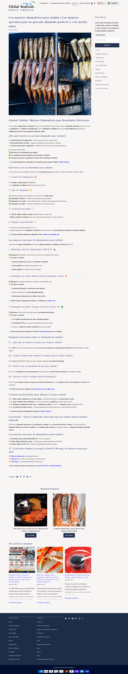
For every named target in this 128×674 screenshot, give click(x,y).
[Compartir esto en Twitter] (16, 477)
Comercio (44, 3)
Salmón (97, 69)
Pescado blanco (100, 73)
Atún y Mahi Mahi (100, 65)
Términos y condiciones (43, 625)
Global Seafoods (64, 162)
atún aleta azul (44, 331)
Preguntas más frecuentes (43, 644)
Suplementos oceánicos (102, 84)
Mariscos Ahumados (101, 77)
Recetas (39, 652)
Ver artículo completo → (16, 602)
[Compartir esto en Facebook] (20, 477)
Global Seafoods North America (66, 667)
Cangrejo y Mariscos (101, 54)
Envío (38, 640)
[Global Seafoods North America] (22, 6)
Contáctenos (40, 633)
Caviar (97, 50)
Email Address (100, 35)
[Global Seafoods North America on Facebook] (69, 619)
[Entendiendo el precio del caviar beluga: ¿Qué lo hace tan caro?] (78, 560)
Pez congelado (99, 61)
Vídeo (38, 655)
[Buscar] (95, 3)
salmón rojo (55, 234)
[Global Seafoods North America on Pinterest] (76, 619)
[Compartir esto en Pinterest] (23, 477)
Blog (75, 3)
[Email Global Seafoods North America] (83, 619)
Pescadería (98, 80)
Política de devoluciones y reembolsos (47, 629)
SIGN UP (107, 45)
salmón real (46, 234)
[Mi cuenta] (92, 3)
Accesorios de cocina (101, 88)
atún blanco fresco (39, 389)
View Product (31, 535)
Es (101, 3)
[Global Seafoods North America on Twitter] (66, 619)
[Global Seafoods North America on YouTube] (73, 619)
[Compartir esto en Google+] (26, 477)
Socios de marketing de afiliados (45, 659)
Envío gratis (84, 3)
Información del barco (61, 3)
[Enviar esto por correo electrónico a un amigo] (30, 477)
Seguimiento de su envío (43, 637)
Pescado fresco (99, 58)
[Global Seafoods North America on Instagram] (79, 619)
